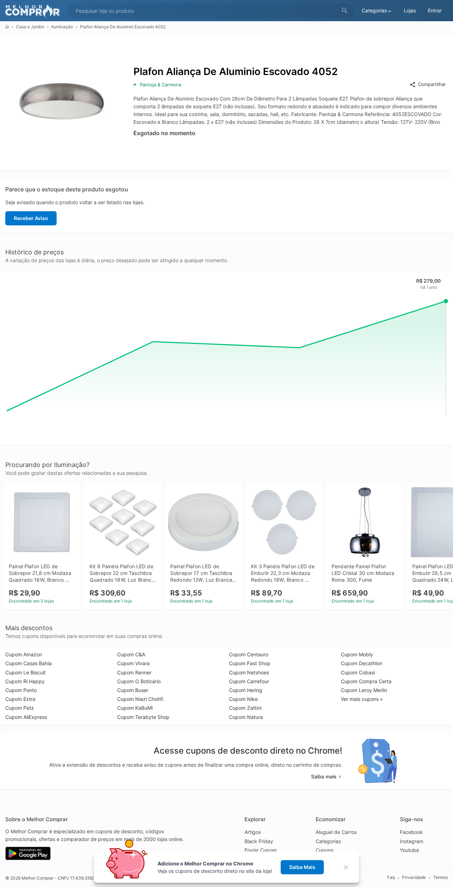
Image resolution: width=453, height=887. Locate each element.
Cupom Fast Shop (249, 663)
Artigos (253, 832)
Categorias (328, 841)
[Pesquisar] (345, 10)
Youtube (409, 850)
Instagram (411, 841)
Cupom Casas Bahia (28, 663)
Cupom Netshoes (249, 672)
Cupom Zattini (245, 708)
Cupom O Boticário (139, 681)
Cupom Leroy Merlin (364, 690)
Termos (440, 877)
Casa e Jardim (30, 26)
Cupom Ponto (21, 690)
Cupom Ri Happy (25, 681)
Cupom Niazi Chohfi (140, 699)
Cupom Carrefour (249, 681)
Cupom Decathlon (361, 663)
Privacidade (414, 877)
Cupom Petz (19, 708)
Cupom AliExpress (26, 717)
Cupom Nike (243, 699)
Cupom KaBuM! (135, 708)
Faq (391, 877)
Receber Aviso (31, 218)
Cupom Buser (132, 690)
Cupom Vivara (133, 663)
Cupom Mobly (357, 654)
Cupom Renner (134, 672)
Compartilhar (432, 84)
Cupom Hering (245, 690)
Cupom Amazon (23, 654)
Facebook (411, 832)
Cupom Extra (20, 699)
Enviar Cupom (261, 850)
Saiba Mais (302, 867)
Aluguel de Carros (336, 832)
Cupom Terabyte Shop (143, 717)
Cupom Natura (246, 717)
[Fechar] (348, 867)
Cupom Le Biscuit (25, 672)
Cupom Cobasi (358, 672)
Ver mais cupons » (362, 699)
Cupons (324, 850)
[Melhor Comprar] (34, 11)
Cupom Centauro (248, 654)
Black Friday (259, 841)
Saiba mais (324, 776)
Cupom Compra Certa (366, 681)
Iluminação (62, 26)
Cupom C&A (131, 654)
